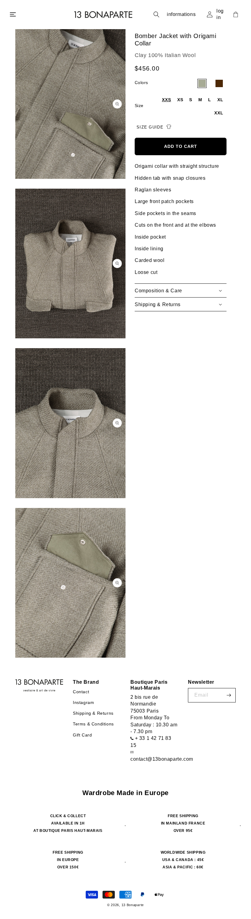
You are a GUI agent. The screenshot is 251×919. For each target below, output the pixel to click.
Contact (81, 691)
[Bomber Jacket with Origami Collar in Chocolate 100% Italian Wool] (219, 83)
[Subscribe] (228, 695)
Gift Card (82, 735)
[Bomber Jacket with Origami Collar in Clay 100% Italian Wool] (202, 83)
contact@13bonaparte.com (161, 759)
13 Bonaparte (133, 905)
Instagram (83, 702)
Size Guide (151, 127)
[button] (13, 14)
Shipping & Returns (93, 713)
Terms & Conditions (93, 723)
